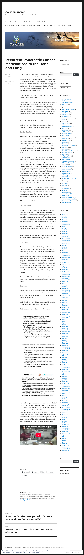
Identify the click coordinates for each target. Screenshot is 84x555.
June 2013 (64, 397)
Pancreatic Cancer (10, 79)
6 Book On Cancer (49, 25)
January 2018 (65, 309)
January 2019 (65, 288)
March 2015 (65, 362)
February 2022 (65, 254)
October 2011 (65, 431)
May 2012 (64, 419)
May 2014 (64, 378)
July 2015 (64, 355)
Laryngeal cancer (66, 140)
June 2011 (64, 438)
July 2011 (64, 436)
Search (62, 72)
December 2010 (66, 449)
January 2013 (65, 405)
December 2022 (66, 238)
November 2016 (66, 331)
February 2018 (65, 307)
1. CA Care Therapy (29, 22)
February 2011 (65, 445)
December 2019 (66, 274)
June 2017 (64, 321)
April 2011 (64, 442)
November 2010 (66, 450)
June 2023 (64, 230)
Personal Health (66, 171)
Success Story (65, 188)
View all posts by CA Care (26, 500)
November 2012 (66, 409)
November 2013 (66, 388)
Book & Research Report (68, 109)
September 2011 (66, 433)
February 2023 (65, 235)
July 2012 (64, 416)
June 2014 (64, 376)
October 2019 (65, 278)
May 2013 (64, 399)
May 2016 (64, 340)
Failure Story (65, 130)
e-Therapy (64, 125)
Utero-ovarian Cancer (67, 197)
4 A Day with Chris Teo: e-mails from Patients (20, 25)
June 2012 (64, 417)
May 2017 (64, 323)
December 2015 (66, 347)
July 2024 (64, 216)
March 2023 (65, 233)
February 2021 (65, 262)
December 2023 (66, 224)
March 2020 (65, 269)
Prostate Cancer (66, 173)
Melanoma (64, 154)
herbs (6, 83)
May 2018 (64, 302)
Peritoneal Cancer (66, 169)
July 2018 (64, 299)
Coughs (64, 120)
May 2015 (64, 359)
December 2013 (66, 386)
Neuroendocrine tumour (68, 161)
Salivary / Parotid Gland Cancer (70, 178)
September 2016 (66, 335)
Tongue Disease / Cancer (68, 194)
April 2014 (64, 380)
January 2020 (65, 273)
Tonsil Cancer (65, 195)
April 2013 (64, 400)
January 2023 (65, 236)
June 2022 (64, 247)
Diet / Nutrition (66, 123)
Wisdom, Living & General (68, 201)
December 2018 (66, 290)
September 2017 (66, 316)
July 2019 (64, 283)
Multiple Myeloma (66, 156)
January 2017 (65, 328)
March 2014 (65, 381)
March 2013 (65, 402)
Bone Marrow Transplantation (70, 106)
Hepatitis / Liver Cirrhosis (68, 137)
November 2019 (66, 276)
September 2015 (66, 352)
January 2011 (65, 447)
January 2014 (65, 385)
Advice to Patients (66, 99)
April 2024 (64, 219)
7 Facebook (61, 25)
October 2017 (65, 314)
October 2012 (65, 411)
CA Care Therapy (9, 81)
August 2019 (65, 281)
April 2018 (64, 304)
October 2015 (65, 350)
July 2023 (64, 228)
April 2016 (64, 342)
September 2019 (66, 280)
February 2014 (65, 383)
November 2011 (66, 430)
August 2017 (65, 318)
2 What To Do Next (43, 22)
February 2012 (65, 424)
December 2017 (66, 311)
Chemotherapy (65, 116)
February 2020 (65, 271)
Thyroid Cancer (66, 192)
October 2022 (65, 242)
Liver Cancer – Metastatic (68, 145)
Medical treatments (67, 152)
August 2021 (65, 259)
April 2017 (64, 324)
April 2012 (64, 421)
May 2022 (64, 249)
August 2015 (65, 354)
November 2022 (66, 240)
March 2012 (65, 423)
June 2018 (64, 300)
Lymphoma (65, 149)
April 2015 (64, 361)
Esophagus (64, 128)
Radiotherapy (65, 175)
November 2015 (66, 349)
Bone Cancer (65, 104)
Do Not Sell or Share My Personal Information (52, 547)
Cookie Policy (35, 552)
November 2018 (66, 292)
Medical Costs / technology (69, 151)
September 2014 (66, 371)
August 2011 (65, 435)
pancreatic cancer (10, 84)
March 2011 (65, 443)
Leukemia (64, 142)
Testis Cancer (65, 190)
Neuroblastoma (66, 159)
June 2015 (64, 357)
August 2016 (65, 336)
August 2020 (65, 266)
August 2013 (65, 393)
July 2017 (64, 319)
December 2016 (66, 330)
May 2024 (64, 218)
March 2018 (65, 305)
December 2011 (65, 428)
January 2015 (65, 366)
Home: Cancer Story (12, 22)
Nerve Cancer (65, 157)
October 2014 (65, 369)
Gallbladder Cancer (66, 132)
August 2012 (65, 414)
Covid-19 (64, 121)
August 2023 (65, 226)
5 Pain (39, 25)
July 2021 (64, 261)
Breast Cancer (65, 113)
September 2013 (66, 392)
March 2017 (65, 326)
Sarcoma (64, 182)
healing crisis (65, 135)
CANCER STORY (15, 12)
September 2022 (66, 243)
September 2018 (66, 295)
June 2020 (64, 268)
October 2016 (65, 333)
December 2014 (66, 367)
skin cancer (65, 183)
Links (69, 25)
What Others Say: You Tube (69, 199)
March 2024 (65, 221)
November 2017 (66, 312)
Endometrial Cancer (67, 126)
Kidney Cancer (65, 138)
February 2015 (65, 364)
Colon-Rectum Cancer (67, 118)
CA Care (7, 74)
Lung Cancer (65, 147)
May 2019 (64, 286)
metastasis (12, 83)
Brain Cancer (65, 111)
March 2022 (65, 252)
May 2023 (64, 231)
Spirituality (64, 185)
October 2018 (65, 293)
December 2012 (66, 407)
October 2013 (65, 390)
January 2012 (65, 426)
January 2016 (65, 345)
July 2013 (64, 395)
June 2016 (64, 338)
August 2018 (65, 297)
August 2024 (65, 214)
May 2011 (64, 440)
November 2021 (66, 257)
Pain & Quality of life (67, 166)
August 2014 (65, 373)
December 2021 (66, 255)
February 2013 (65, 404)
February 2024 (65, 223)
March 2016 (65, 343)
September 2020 (66, 264)
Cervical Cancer (66, 114)
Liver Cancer (65, 144)
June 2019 (64, 285)
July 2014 (64, 374)
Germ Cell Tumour (66, 133)
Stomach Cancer (66, 187)
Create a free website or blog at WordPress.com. (27, 547)
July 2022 (64, 245)
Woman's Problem (66, 202)
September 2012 (66, 412)
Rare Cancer (65, 176)
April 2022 (64, 250)
